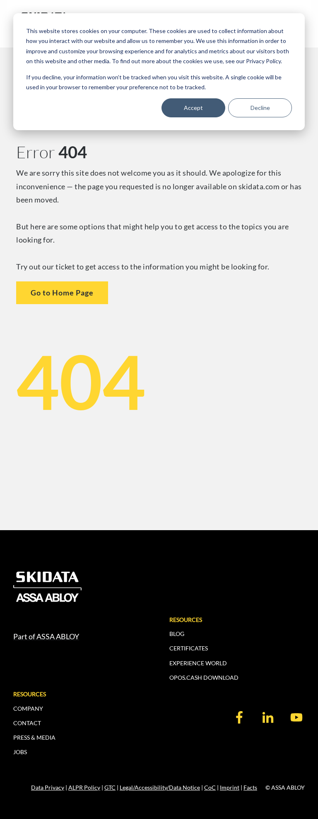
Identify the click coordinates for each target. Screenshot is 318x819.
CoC (210, 787)
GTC (110, 787)
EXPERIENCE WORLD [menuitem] (198, 663)
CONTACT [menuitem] (27, 722)
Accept (193, 107)
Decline (260, 107)
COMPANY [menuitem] (28, 708)
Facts (250, 787)
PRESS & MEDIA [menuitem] (34, 737)
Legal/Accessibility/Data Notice (160, 787)
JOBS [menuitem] (20, 751)
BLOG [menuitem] (176, 633)
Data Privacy (47, 787)
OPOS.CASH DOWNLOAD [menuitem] (203, 677)
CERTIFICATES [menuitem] (188, 648)
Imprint (229, 787)
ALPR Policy (84, 787)
